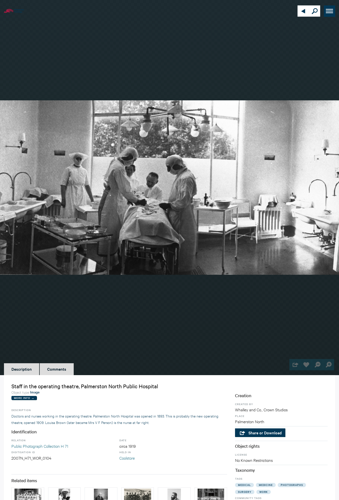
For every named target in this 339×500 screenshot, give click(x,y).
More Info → (24, 398)
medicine (266, 485)
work (263, 492)
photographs (292, 485)
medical (244, 485)
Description (21, 369)
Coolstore (127, 457)
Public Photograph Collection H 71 (39, 445)
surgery (244, 492)
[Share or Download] (295, 364)
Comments (56, 369)
